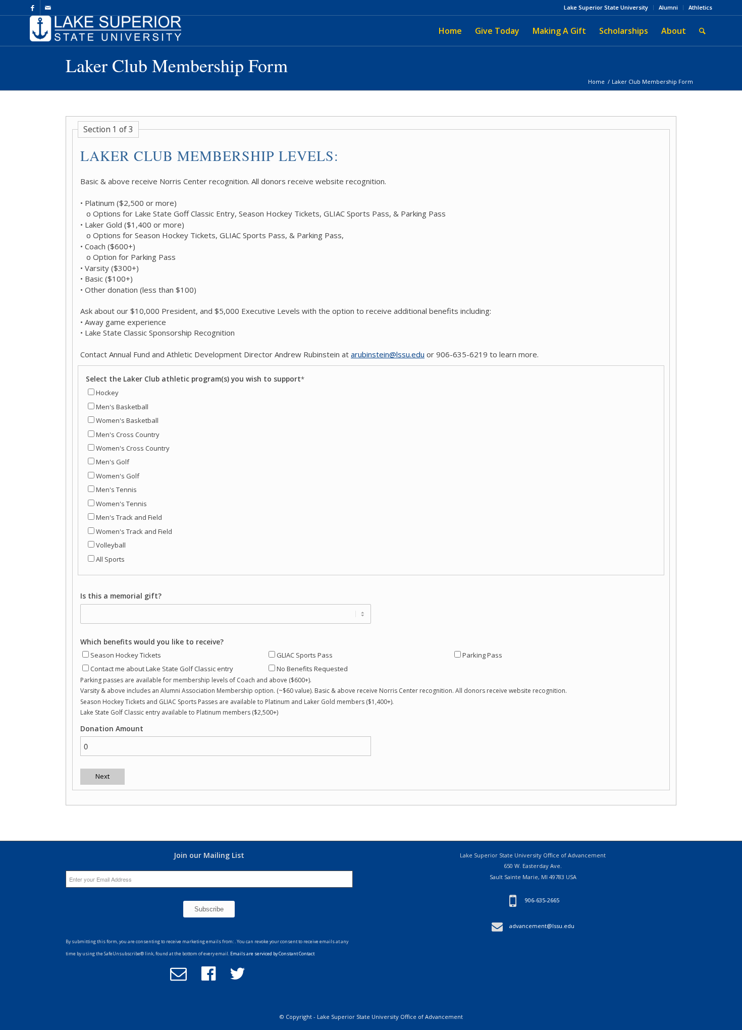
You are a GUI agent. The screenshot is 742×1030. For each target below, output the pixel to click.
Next (102, 776)
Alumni (668, 7)
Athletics (700, 7)
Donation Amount (111, 728)
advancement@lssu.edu (541, 926)
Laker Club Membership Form (177, 65)
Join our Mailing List (209, 855)
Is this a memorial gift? (121, 596)
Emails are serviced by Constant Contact (272, 954)
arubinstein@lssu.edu (388, 354)
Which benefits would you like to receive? (152, 641)
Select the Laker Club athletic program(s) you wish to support (195, 379)
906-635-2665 (542, 900)
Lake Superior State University (606, 7)
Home (596, 81)
